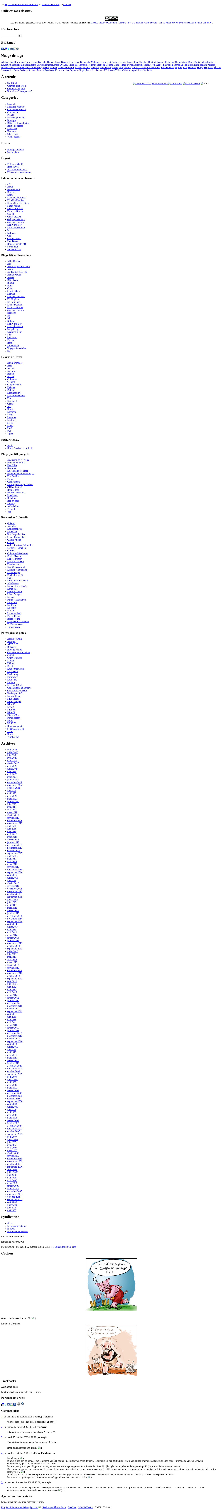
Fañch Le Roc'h (15, 208)
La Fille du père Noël (17, 471)
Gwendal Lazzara (15, 222)
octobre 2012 (13, 976)
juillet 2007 (12, 1139)
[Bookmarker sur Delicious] (5, 49)
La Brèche (12, 531)
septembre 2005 (14, 1199)
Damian (11, 293)
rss (74, 1247)
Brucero (11, 192)
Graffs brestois (14, 216)
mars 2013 (12, 962)
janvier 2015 (13, 913)
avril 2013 (12, 959)
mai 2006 (11, 1177)
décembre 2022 (14, 782)
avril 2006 (12, 1180)
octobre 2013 (13, 946)
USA (106, 70)
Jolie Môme (13, 583)
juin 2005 (11, 1207)
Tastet (10, 433)
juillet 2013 (12, 951)
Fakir (9, 578)
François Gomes (15, 211)
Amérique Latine (29, 62)
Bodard (10, 373)
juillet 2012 (12, 984)
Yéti (9, 511)
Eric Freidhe (13, 476)
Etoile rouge (13, 674)
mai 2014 (11, 929)
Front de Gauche (105, 64)
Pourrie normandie (16, 492)
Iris (8, 315)
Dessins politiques (16, 106)
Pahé (9, 428)
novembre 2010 (14, 1036)
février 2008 (13, 1120)
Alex (9, 365)
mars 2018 (12, 837)
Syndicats (49, 70)
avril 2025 (12, 766)
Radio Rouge (13, 618)
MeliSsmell (12, 605)
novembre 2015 (14, 891)
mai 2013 (11, 957)
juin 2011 (11, 1017)
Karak (10, 409)
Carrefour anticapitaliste (18, 652)
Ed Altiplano (13, 299)
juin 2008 (11, 1109)
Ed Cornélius (13, 302)
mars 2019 (12, 812)
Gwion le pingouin (16, 88)
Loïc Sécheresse (15, 326)
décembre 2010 (14, 1033)
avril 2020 (12, 796)
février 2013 (13, 965)
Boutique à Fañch (15, 149)
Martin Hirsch (21, 67)
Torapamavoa (13, 627)
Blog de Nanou (14, 649)
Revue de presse (15, 125)
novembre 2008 (14, 1096)
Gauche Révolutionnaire (19, 688)
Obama (86, 67)
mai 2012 (11, 989)
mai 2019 (11, 807)
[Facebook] (11, 49)
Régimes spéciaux (212, 67)
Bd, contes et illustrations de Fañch (21, 4)
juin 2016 (11, 880)
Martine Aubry (35, 67)
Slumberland (13, 345)
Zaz (9, 351)
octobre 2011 (13, 1008)
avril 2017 (12, 861)
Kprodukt (12, 468)
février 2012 (13, 997)
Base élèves (13, 167)
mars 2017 (12, 864)
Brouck (10, 376)
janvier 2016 (13, 886)
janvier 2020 (13, 801)
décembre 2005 (14, 1191)
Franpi (10, 479)
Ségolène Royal (77, 70)
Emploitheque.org (15, 668)
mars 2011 (12, 1025)
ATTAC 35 (12, 644)
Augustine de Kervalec (18, 460)
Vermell (11, 509)
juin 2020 (11, 790)
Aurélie (10, 277)
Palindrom (12, 337)
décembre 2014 (14, 916)
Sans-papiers (7, 70)
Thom (10, 731)
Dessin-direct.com (16, 395)
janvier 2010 (13, 1063)
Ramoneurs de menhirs (18, 621)
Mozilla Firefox (85, 1507)
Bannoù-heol (13, 189)
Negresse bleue (14, 332)
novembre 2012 (14, 973)
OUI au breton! (14, 487)
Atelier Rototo (14, 274)
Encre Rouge (13, 572)
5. (2, 1482)
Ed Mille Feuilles (15, 200)
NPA (71, 67)
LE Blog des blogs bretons (20, 484)
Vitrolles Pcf (13, 737)
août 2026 (12, 749)
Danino (10, 660)
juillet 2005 (12, 1205)
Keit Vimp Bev (14, 225)
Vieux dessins (13, 136)
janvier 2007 (13, 1156)
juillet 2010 (12, 1046)
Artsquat (11, 641)
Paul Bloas (12, 241)
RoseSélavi (12, 495)
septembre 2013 (14, 948)
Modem (53, 67)
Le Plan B (12, 602)
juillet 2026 (12, 752)
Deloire (10, 390)
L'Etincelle (12, 671)
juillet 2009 (12, 1079)
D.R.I (10, 666)
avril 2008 (12, 1115)
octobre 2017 (13, 850)
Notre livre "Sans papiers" (19, 91)
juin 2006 (11, 1175)
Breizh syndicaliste (16, 534)
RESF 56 (11, 723)
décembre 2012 (14, 970)
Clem (9, 288)
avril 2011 (12, 1022)
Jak (8, 318)
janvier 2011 (13, 1030)
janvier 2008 (13, 1123)
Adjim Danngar (14, 363)
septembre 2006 (14, 1166)
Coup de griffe (14, 384)
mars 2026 (12, 760)
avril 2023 (12, 774)
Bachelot (42, 62)
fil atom (11, 1228)
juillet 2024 (12, 768)
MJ (8, 230)
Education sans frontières (19, 172)
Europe (55, 64)
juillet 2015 (12, 899)
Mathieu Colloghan (16, 548)
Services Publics (36, 70)
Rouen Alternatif (15, 726)
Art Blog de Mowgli (17, 272)
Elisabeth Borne (28, 64)
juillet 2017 (12, 856)
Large (10, 414)
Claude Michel (14, 539)
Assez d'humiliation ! (17, 169)
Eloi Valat (12, 401)
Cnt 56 (10, 542)
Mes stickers (13, 152)
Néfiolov (11, 233)
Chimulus (12, 379)
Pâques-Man (13, 715)
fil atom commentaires (17, 1231)
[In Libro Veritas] (191, 83)
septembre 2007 (14, 1134)
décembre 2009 (14, 1066)
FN (76, 64)
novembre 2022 (14, 785)
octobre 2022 (13, 788)
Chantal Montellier (16, 537)
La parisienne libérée (17, 586)
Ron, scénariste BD (16, 244)
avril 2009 (12, 1085)
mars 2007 (12, 1150)
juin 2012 (11, 987)
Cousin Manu (13, 291)
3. (2, 1437)
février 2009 (13, 1090)
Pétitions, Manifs (15, 164)
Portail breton (13, 718)
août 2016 (12, 875)
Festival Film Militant (17, 580)
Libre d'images (14, 594)
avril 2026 (12, 758)
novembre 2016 (14, 869)
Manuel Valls (7, 67)
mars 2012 (12, 995)
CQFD (10, 550)
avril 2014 (12, 932)
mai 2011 (11, 1019)
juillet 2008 (12, 1106)
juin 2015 (11, 902)
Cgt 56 (10, 655)
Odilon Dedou (14, 238)
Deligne (11, 387)
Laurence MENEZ (16, 227)
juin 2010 (11, 1049)
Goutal (10, 214)
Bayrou (64, 62)
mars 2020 (12, 798)
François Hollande (87, 64)
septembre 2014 (14, 921)
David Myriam (14, 556)
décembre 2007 (14, 1126)
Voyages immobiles (16, 348)
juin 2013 (11, 954)
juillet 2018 (12, 826)
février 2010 (13, 1060)
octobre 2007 (13, 1131)
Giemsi (10, 403)
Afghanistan (7, 62)
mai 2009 (11, 1082)
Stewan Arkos (14, 249)
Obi (9, 235)
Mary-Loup (12, 329)
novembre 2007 (14, 1128)
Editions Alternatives (17, 569)
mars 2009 (12, 1087)
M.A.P (10, 610)
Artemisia (12, 526)
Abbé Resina (13, 261)
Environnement (44, 64)
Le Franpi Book (15, 685)
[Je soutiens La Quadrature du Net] (150, 83)
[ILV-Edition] (175, 83)
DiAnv (10, 663)
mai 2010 (11, 1052)
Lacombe (11, 412)
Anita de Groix (14, 638)
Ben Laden (74, 62)
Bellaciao (11, 647)
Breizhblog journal (16, 462)
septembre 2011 (14, 1011)
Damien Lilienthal (16, 296)
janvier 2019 (13, 817)
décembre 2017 (14, 845)
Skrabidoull (12, 246)
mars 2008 (12, 1117)
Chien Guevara (14, 658)
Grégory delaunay (16, 219)
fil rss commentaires (16, 1226)
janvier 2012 (13, 1000)
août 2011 (12, 1014)
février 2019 (13, 815)
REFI (10, 720)
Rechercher (10, 29)
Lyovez (10, 597)
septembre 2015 (14, 897)
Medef (46, 67)
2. (2, 1427)
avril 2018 (12, 834)
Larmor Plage (13, 696)
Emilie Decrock (14, 304)
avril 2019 (12, 809)
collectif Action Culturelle (19, 545)
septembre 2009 (14, 1074)
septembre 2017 (14, 853)
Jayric (10, 445)
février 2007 (13, 1153)
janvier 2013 (13, 967)
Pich (9, 431)
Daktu (10, 195)
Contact (67, 4)
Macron (211, 64)
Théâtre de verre (15, 624)
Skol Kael (12, 83)
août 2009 (12, 1076)
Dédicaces (12, 128)
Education (6, 64)
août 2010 (12, 1044)
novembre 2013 (14, 943)
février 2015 (13, 910)
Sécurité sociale (61, 70)
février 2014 (13, 937)
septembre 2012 (14, 978)
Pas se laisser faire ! (16, 599)
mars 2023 (12, 777)
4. (2, 1453)
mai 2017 (11, 858)
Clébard (11, 382)
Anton (10, 186)
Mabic (10, 422)
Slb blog (11, 503)
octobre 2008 (13, 1098)
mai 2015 (11, 905)
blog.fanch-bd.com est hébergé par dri (19, 1507)
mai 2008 (11, 1112)
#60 (69, 1247)
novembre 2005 (14, 1194)
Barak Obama (54, 62)
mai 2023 (11, 771)
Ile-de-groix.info (15, 693)
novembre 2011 (14, 1006)
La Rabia (11, 608)
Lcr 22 (10, 707)
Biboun (10, 283)
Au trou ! (11, 371)
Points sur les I (14, 613)
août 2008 (12, 1104)
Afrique (17, 62)
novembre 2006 (14, 1161)
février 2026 (13, 763)
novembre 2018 (14, 823)
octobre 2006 (13, 1164)
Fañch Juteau (13, 205)
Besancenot (105, 62)
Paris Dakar (105, 67)
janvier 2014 (13, 940)
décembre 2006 (14, 1158)
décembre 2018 (14, 820)
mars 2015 (12, 907)
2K (8, 184)
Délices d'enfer (14, 559)
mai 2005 (11, 1210)
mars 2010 (12, 1057)
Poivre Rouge (13, 616)
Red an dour (13, 500)
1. (2, 1416)
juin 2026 (11, 755)
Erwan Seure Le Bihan (18, 203)
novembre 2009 (14, 1068)
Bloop (10, 285)
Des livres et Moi (15, 561)
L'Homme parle (14, 591)
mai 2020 (11, 793)
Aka (9, 263)
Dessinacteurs (13, 393)
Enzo (9, 398)
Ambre (10, 368)
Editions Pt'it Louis (16, 197)
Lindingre (12, 420)
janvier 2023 (13, 779)
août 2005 (12, 1202)
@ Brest (11, 523)
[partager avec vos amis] (17, 49)
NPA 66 (11, 709)
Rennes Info (13, 490)
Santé (16, 70)
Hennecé (11, 313)
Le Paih (11, 682)
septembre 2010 (14, 1041)
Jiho (9, 406)
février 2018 (13, 839)
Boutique (11, 120)
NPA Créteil (13, 698)
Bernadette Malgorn (89, 62)
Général (11, 104)
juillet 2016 (12, 877)
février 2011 (13, 1027)
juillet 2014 (12, 927)
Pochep (10, 340)
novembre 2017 (14, 847)
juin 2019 (11, 804)
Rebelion (11, 498)
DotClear (72, 1507)
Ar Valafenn (13, 506)
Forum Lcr (12, 677)
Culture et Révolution (17, 553)
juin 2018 (11, 828)
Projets (10, 115)
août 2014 (12, 924)
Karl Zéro (12, 465)
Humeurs (11, 131)
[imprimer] (18, 1405)
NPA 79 (11, 712)
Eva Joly (64, 64)
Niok (9, 334)
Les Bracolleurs (14, 529)
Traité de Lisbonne (95, 70)
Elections (16, 64)
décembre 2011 (14, 1003)
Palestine (95, 67)
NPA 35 (11, 704)
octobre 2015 (13, 894)
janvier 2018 (13, 842)
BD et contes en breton (18, 123)
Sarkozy (24, 70)
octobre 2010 (13, 1038)
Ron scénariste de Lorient (19, 448)
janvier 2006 (13, 1188)
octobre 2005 (13, 1196)
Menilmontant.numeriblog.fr (20, 473)
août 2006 (12, 1169)
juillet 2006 (12, 1172)
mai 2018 (11, 831)
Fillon (71, 64)
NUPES (79, 67)
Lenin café (12, 588)
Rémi (9, 343)
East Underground (16, 567)
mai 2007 (11, 1145)
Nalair (10, 425)
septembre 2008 (14, 1101)
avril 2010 (12, 1055)
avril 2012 (12, 992)
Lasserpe (11, 417)
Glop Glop (12, 134)
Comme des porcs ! (16, 86)
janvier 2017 (13, 867)
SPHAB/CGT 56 (15, 728)
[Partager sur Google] (14, 49)
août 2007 (12, 1136)
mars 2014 (12, 935)
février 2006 (13, 1186)
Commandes (13, 112)
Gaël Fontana (13, 481)
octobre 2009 (13, 1071)
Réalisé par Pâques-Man (54, 1507)
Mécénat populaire (16, 117)
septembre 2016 (14, 872)
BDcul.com (12, 280)
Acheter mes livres (50, 4)
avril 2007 (12, 1147)
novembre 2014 (14, 918)
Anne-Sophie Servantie (18, 266)
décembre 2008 (14, 1093)
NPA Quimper (14, 701)
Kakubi (10, 321)
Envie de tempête (15, 575)
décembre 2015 (14, 888)
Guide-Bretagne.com (17, 690)
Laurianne (12, 679)
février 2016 (13, 883)
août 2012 (12, 981)
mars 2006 (12, 1183)
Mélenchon (63, 67)
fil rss (9, 1223)
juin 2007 (11, 1142)
